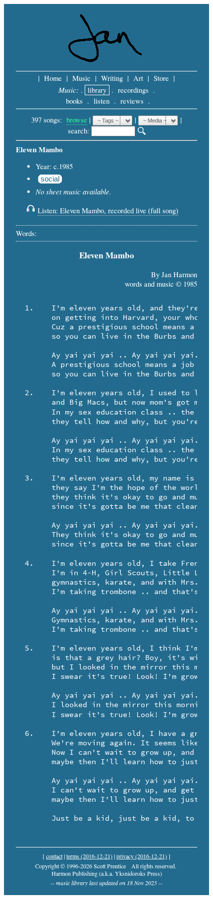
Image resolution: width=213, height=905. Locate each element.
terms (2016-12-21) (89, 856)
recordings (133, 90)
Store (161, 78)
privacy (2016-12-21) (141, 856)
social (50, 179)
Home (53, 78)
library (97, 90)
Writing (112, 78)
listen (101, 101)
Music (81, 78)
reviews (132, 101)
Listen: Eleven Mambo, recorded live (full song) (108, 210)
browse (76, 119)
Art (138, 78)
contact (54, 856)
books (74, 101)
